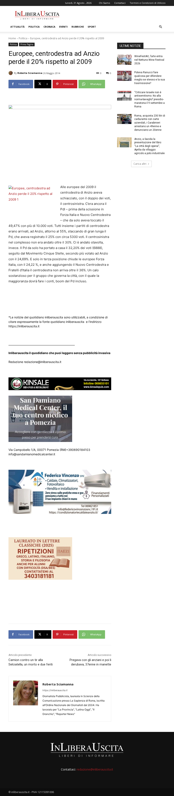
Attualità (17, 26)
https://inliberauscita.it (54, 690)
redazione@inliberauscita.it (95, 769)
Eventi (63, 26)
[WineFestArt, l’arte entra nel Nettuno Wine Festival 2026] (124, 60)
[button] (160, 27)
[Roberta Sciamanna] (11, 73)
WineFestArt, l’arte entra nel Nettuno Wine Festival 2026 (149, 60)
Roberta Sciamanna (29, 73)
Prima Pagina (26, 44)
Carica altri (139, 164)
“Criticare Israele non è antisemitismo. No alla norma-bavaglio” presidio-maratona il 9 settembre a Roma (149, 99)
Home (12, 38)
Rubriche (78, 26)
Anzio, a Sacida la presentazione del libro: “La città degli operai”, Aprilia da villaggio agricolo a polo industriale (149, 146)
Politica (34, 26)
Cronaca (49, 26)
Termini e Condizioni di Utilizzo (148, 2)
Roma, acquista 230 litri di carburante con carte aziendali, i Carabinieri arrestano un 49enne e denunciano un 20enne (149, 122)
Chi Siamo (104, 2)
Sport (92, 26)
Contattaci (120, 2)
